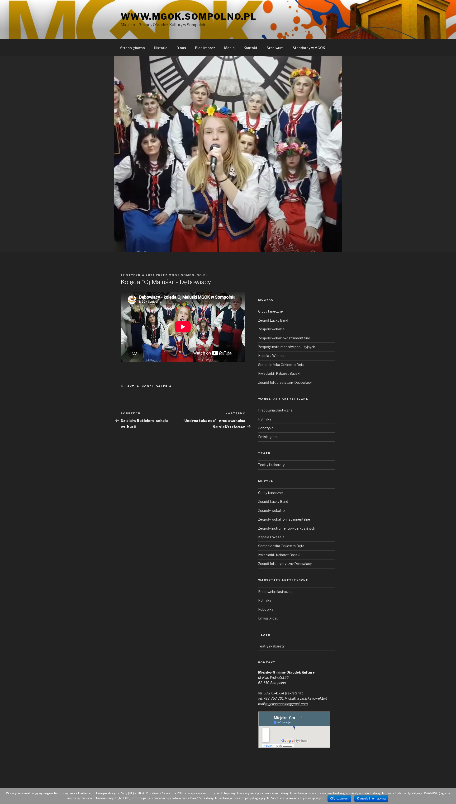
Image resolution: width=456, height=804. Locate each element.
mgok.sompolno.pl (188, 275)
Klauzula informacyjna (371, 798)
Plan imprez (205, 48)
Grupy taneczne (270, 311)
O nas (181, 48)
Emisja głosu (268, 437)
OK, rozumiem (339, 798)
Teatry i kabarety (271, 465)
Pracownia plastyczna (275, 410)
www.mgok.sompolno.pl (189, 16)
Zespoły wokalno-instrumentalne (284, 338)
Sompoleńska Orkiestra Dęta (281, 365)
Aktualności (140, 386)
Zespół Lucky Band (273, 320)
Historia (160, 48)
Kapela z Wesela (271, 356)
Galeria (164, 386)
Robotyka (265, 428)
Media (229, 48)
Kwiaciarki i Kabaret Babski (279, 373)
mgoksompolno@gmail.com (286, 704)
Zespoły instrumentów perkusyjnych (286, 347)
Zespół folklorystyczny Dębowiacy (285, 382)
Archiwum (275, 48)
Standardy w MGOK (309, 48)
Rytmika (264, 419)
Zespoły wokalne (271, 329)
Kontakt (250, 48)
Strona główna (132, 48)
